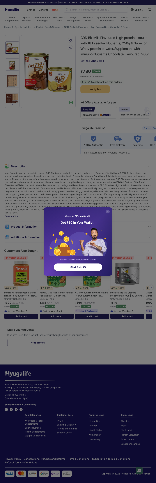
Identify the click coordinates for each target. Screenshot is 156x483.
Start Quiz (76, 267)
